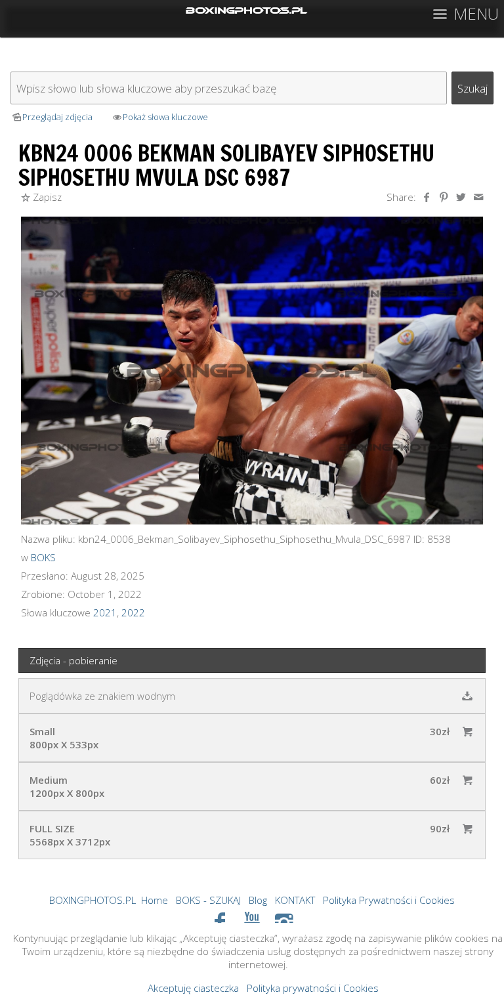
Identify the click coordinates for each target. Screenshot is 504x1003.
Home (154, 900)
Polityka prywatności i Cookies (313, 987)
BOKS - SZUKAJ (208, 900)
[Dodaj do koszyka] (467, 731)
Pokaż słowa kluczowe (165, 117)
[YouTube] (252, 921)
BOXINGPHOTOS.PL (92, 900)
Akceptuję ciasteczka (193, 987)
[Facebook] (220, 921)
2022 (133, 612)
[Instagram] (284, 921)
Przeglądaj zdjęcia (57, 117)
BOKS (43, 557)
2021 (105, 612)
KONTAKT (295, 900)
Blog (258, 900)
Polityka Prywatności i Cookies (389, 900)
